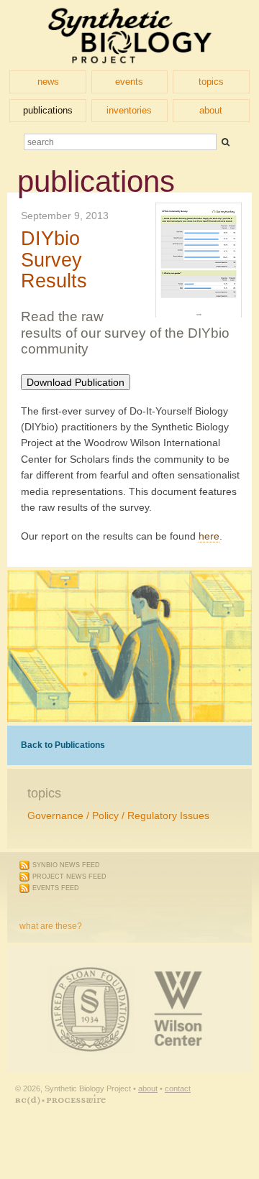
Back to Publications (63, 745)
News (48, 81)
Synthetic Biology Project (130, 35)
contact (178, 1088)
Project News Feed (69, 876)
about (148, 1088)
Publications (48, 110)
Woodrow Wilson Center (104, 971)
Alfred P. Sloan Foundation (32, 971)
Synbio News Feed (66, 865)
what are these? (50, 926)
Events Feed (55, 888)
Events (129, 81)
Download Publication (75, 382)
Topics (211, 81)
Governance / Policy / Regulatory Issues (118, 815)
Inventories (129, 110)
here (209, 536)
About (210, 110)
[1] (225, 141)
